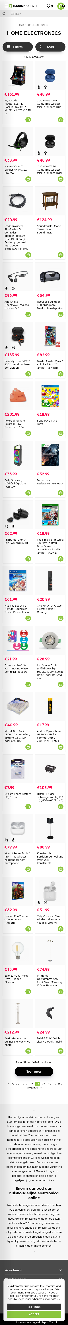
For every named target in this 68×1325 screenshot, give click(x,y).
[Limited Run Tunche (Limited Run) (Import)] (17, 891)
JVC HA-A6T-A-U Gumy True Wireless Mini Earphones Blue (49, 104)
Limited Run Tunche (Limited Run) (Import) (16, 919)
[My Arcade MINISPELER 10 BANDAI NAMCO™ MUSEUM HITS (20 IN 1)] (17, 75)
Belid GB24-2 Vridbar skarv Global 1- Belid (49, 1040)
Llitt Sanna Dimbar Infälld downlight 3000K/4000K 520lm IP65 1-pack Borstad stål (50, 672)
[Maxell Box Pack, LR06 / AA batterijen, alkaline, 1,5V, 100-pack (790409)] (17, 706)
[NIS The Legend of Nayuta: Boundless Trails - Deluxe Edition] (17, 580)
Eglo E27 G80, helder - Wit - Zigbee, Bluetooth (17, 979)
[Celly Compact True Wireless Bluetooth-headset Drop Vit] (50, 891)
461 (59, 1083)
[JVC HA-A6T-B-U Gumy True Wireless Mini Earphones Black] (50, 141)
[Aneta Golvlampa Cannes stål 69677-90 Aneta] (17, 1013)
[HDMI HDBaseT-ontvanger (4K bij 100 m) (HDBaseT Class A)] (50, 769)
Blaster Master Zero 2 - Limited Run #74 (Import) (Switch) (50, 364)
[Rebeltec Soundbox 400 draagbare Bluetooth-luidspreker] (50, 276)
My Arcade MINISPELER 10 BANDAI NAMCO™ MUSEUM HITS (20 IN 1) (18, 107)
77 (31, 1083)
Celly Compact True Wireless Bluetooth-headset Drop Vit (48, 919)
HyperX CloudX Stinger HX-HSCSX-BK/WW (16, 170)
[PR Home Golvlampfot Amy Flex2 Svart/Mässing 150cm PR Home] (50, 950)
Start (21, 25)
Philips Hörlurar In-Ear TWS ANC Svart (16, 541)
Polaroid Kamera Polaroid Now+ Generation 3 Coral (16, 424)
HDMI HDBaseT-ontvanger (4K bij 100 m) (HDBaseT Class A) (50, 797)
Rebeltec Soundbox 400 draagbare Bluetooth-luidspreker (50, 305)
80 (49, 1083)
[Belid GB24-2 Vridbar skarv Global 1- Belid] (50, 1013)
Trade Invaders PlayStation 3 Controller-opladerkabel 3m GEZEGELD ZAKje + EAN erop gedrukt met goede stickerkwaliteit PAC (16, 237)
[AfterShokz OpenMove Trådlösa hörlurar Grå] (17, 276)
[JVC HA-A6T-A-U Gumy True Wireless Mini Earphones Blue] (50, 75)
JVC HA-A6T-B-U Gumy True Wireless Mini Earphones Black (50, 170)
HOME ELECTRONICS (37, 25)
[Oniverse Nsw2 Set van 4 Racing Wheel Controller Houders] (17, 640)
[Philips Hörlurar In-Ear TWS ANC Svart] (17, 514)
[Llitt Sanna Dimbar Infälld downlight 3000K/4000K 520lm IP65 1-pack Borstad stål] (50, 640)
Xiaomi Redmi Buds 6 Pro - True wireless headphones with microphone (17, 858)
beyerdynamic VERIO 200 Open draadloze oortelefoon (17, 364)
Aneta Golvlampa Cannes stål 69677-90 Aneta (17, 1041)
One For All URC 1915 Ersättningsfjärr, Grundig (49, 609)
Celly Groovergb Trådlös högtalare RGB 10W (15, 483)
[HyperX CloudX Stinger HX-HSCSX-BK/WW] (17, 141)
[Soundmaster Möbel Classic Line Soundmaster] (50, 201)
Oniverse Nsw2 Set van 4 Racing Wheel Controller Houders (16, 668)
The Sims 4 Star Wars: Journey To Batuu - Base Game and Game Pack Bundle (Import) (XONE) (50, 546)
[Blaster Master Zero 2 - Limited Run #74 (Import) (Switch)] (50, 336)
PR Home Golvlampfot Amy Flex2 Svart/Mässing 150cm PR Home (49, 980)
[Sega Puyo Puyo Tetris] (50, 395)
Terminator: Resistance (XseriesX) (50, 482)
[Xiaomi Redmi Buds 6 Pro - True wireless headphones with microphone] (17, 828)
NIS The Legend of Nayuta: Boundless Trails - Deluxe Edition (17, 609)
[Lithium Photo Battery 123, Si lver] (17, 769)
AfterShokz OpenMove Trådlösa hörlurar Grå (17, 305)
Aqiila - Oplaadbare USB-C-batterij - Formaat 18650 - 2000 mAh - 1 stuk (49, 736)
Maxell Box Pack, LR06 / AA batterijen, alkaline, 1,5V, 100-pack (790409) (17, 736)
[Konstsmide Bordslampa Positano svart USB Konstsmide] (50, 828)
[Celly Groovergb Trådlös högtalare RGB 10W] (17, 455)
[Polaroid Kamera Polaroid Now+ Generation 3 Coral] (17, 395)
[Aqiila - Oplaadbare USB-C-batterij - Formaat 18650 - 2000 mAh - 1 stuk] (50, 706)
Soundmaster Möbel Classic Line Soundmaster (49, 229)
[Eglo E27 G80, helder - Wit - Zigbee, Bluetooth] (17, 950)
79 (43, 1083)
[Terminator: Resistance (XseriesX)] (50, 455)
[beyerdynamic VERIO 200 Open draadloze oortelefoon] (17, 336)
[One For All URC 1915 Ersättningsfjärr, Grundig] (50, 580)
